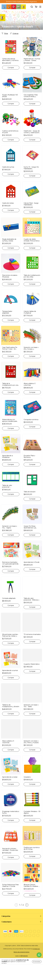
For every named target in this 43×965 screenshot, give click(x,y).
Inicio (3, 22)
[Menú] (40, 7)
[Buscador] (32, 7)
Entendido (36, 961)
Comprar (11, 320)
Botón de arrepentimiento (21, 952)
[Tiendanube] (21, 956)
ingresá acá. (36, 949)
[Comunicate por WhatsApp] (39, 955)
